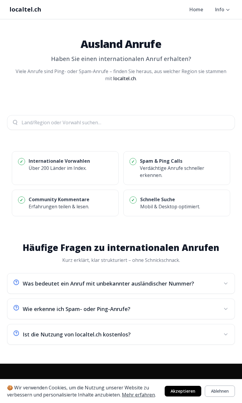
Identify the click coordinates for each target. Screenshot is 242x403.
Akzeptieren (183, 391)
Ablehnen (220, 391)
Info (219, 9)
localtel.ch (25, 9)
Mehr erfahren (138, 394)
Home (196, 9)
